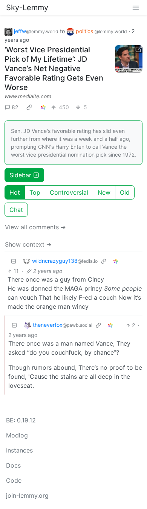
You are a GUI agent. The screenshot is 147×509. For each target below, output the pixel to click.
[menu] (135, 7)
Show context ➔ (28, 244)
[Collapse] (14, 261)
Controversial (69, 192)
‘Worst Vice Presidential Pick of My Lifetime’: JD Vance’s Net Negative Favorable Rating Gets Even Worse (54, 68)
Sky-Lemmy (27, 7)
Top (34, 192)
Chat (16, 209)
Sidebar (20, 175)
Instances (19, 450)
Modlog (17, 435)
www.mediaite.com (28, 96)
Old (125, 192)
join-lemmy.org (27, 495)
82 (15, 107)
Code (13, 480)
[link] (29, 107)
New (104, 192)
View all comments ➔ (35, 227)
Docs (13, 465)
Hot (14, 192)
